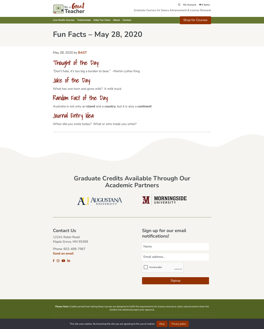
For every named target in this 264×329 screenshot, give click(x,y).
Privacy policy (179, 324)
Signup (175, 280)
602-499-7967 (75, 249)
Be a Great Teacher (76, 8)
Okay (162, 324)
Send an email (63, 253)
